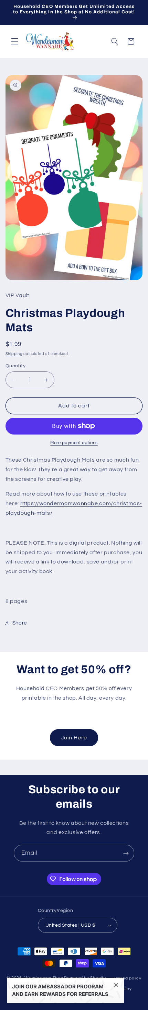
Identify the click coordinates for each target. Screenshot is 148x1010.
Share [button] (19, 623)
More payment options (74, 443)
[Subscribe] (126, 853)
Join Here (74, 737)
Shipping (14, 354)
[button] (14, 41)
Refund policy (127, 978)
